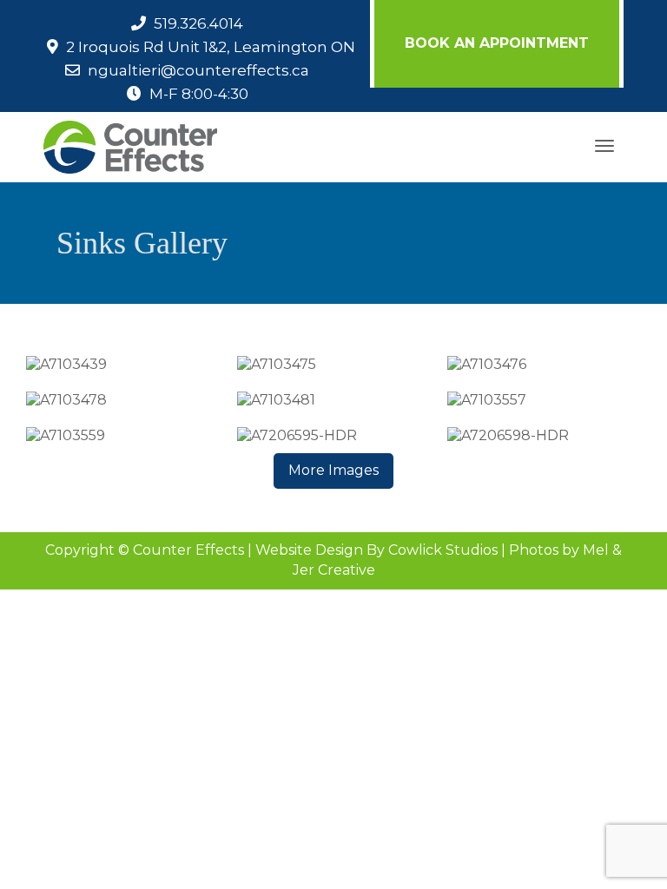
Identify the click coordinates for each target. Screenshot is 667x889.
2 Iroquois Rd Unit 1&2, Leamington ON (210, 47)
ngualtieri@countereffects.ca (198, 70)
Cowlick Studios (443, 550)
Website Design (309, 550)
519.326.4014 (198, 23)
